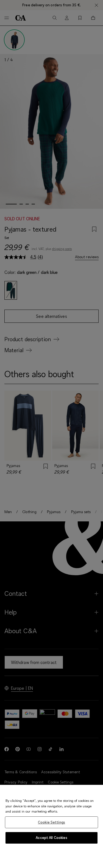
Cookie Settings (51, 822)
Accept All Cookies (51, 837)
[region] (51, 816)
